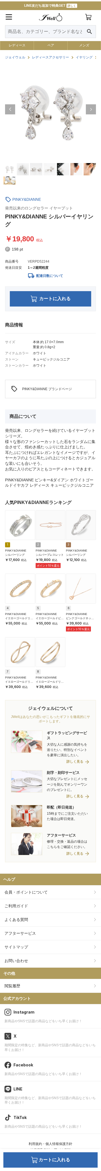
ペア (50, 45)
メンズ (84, 45)
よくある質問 (16, 919)
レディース (17, 45)
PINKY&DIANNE (26, 199)
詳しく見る (74, 762)
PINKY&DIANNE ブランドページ (41, 389)
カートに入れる (55, 298)
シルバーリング (15, 554)
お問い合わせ (16, 960)
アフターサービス (20, 933)
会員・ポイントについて (26, 892)
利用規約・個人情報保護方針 (50, 1144)
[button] (10, 109)
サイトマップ (16, 947)
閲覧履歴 (12, 986)
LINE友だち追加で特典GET (50, 6)
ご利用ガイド (16, 906)
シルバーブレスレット (50, 554)
